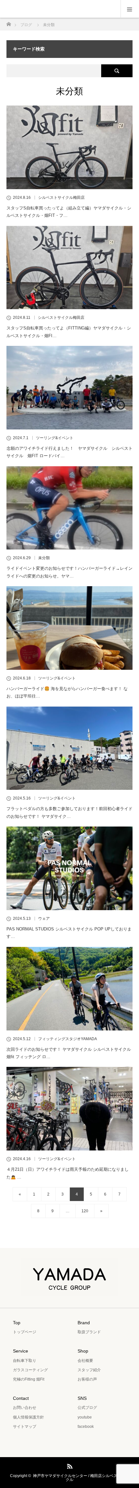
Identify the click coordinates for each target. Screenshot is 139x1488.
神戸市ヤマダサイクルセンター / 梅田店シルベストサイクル (81, 1478)
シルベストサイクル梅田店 (61, 197)
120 (84, 1211)
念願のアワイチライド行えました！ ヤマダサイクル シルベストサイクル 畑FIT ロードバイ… (69, 452)
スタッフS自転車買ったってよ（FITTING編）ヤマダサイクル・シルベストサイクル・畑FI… (68, 332)
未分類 (44, 558)
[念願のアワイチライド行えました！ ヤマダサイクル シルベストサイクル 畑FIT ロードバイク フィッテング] (69, 388)
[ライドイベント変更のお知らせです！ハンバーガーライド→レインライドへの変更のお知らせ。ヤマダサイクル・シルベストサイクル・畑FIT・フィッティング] (69, 508)
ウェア (44, 918)
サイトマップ (24, 1426)
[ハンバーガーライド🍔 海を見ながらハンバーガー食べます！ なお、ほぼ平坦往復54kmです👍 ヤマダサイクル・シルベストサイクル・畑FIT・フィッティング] (69, 628)
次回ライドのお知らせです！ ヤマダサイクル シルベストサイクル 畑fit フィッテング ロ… (68, 1053)
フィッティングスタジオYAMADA (67, 1039)
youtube (85, 1417)
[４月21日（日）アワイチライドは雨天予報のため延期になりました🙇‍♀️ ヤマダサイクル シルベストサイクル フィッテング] (69, 1109)
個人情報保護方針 (28, 1417)
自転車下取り (24, 1360)
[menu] (130, 9)
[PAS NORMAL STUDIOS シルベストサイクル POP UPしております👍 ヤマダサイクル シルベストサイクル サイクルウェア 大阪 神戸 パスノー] (69, 868)
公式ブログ (87, 1407)
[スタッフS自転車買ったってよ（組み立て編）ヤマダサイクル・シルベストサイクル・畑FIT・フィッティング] (69, 147)
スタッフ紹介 (89, 1370)
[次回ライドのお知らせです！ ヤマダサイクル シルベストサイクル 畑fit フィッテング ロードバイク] (69, 989)
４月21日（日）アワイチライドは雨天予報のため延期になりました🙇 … (67, 1173)
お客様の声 (87, 1379)
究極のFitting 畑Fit (28, 1379)
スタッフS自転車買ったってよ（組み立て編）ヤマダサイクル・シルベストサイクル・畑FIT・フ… (68, 212)
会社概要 (85, 1360)
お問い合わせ (24, 1407)
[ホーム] (8, 22)
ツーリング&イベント (54, 438)
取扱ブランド (89, 1332)
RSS (69, 1465)
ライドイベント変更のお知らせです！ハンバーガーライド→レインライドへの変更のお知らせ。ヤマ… (69, 572)
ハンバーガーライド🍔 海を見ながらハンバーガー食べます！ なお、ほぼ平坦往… (67, 692)
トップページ (24, 1332)
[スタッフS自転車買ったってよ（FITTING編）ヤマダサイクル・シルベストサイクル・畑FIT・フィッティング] (69, 268)
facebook (86, 1426)
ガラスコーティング (30, 1370)
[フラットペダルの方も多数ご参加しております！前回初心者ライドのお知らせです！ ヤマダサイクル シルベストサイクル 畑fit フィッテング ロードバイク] (69, 748)
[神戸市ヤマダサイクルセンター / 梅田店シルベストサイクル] (69, 1292)
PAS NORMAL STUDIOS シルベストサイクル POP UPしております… (69, 933)
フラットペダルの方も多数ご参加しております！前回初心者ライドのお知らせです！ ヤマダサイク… (69, 812)
